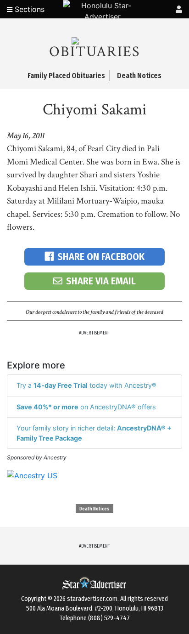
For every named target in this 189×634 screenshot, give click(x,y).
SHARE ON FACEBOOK (101, 256)
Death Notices (94, 509)
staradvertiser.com (92, 599)
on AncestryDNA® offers (86, 407)
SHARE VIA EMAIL (101, 281)
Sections (28, 9)
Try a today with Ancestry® (86, 385)
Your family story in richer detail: (94, 433)
